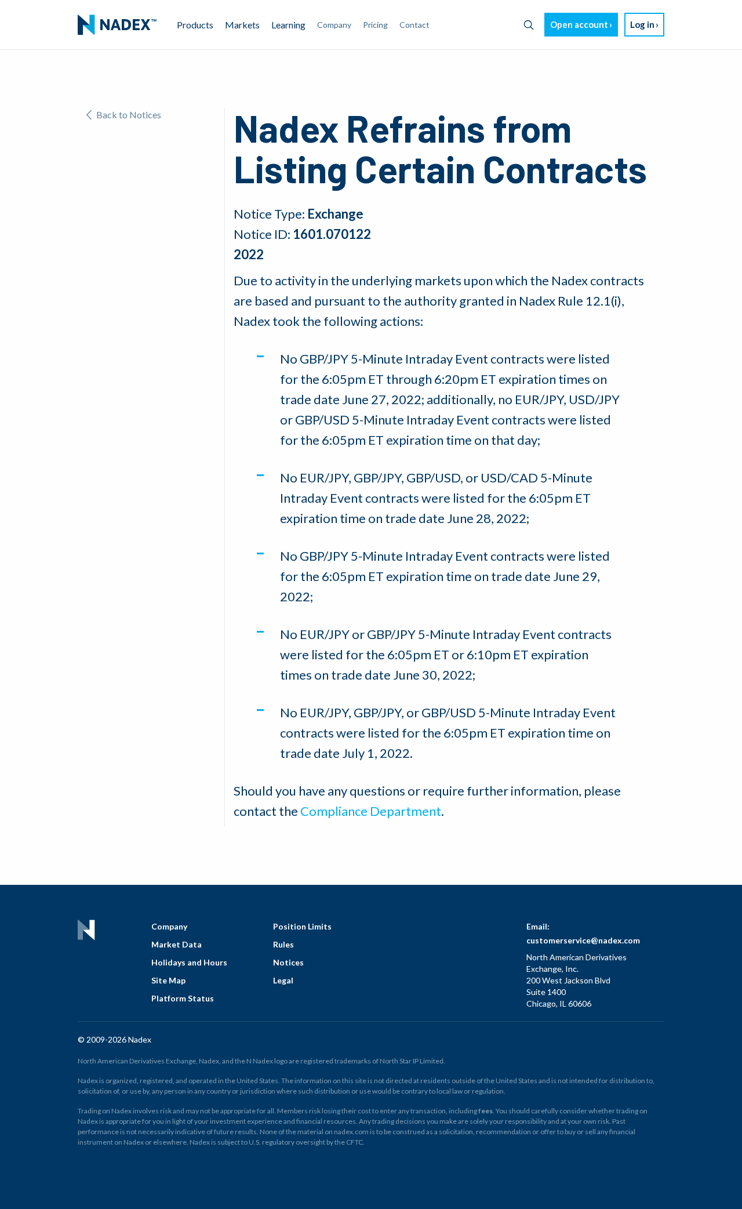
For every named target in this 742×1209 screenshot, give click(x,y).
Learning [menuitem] (288, 24)
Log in (642, 24)
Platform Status (182, 998)
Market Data (176, 944)
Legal (283, 980)
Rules (283, 944)
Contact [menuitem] (414, 25)
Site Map (168, 980)
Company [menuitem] (334, 25)
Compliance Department (370, 811)
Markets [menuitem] (242, 24)
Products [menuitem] (195, 24)
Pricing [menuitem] (375, 25)
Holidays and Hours (189, 962)
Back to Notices (128, 114)
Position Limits (302, 926)
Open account (579, 24)
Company (169, 926)
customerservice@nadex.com (583, 940)
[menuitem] (117, 24)
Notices (288, 962)
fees (485, 1110)
